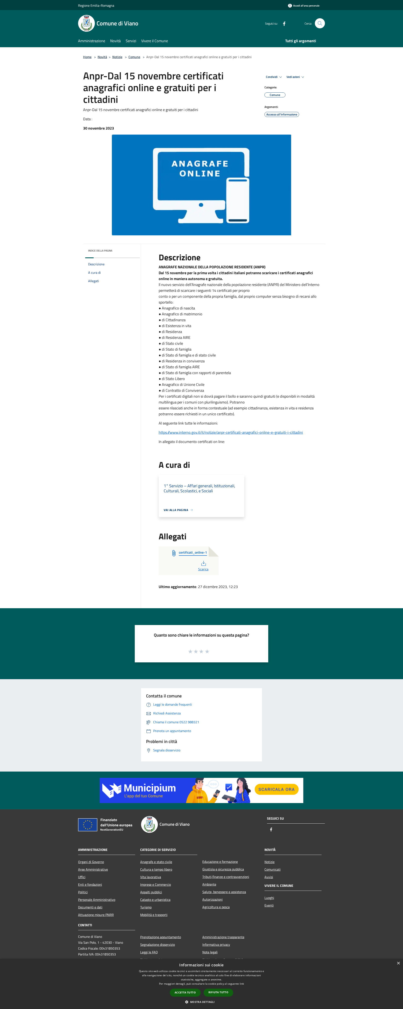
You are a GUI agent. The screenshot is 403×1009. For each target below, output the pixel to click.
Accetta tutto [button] (185, 992)
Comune (134, 56)
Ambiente (209, 884)
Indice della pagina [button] (100, 251)
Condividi (272, 77)
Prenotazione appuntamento (160, 937)
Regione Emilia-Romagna (96, 5)
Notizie (117, 56)
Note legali (210, 952)
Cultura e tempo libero (156, 869)
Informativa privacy (216, 944)
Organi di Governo (91, 861)
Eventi (269, 905)
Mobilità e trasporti (153, 914)
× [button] (398, 963)
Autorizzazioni (212, 899)
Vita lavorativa (150, 876)
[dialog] (201, 984)
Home (87, 56)
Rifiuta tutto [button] (218, 992)
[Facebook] (282, 23)
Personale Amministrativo (96, 899)
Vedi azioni (293, 77)
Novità (102, 56)
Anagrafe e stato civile (156, 861)
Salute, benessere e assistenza (224, 891)
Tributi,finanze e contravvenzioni (225, 876)
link (242, 983)
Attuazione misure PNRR (96, 914)
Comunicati (272, 869)
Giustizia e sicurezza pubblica (223, 869)
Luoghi (269, 897)
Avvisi (268, 876)
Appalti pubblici (151, 892)
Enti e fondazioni (90, 884)
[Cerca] (320, 23)
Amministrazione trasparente (223, 937)
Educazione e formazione (220, 861)
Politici (83, 892)
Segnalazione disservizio (157, 944)
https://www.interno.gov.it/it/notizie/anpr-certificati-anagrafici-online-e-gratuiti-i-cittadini (231, 432)
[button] (201, 1002)
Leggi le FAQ (149, 952)
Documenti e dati (90, 907)
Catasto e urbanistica (155, 899)
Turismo (146, 907)
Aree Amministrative (93, 869)
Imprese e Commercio (155, 884)
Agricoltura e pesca (216, 906)
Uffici (81, 876)
